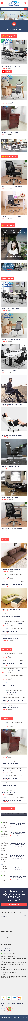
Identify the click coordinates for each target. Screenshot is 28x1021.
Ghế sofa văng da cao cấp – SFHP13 (10, 638)
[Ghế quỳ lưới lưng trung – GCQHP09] (14, 51)
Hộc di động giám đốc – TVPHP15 (10, 132)
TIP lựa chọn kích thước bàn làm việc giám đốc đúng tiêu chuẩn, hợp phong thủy (18, 844)
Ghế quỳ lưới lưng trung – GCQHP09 (12, 66)
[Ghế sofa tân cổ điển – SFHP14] (14, 629)
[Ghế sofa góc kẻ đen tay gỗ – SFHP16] (14, 614)
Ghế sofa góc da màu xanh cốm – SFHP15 (12, 623)
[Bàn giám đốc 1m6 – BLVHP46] (14, 683)
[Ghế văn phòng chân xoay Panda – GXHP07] (14, 389)
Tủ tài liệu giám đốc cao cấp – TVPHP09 (11, 800)
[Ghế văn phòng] (14, 145)
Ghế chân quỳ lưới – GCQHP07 (9, 370)
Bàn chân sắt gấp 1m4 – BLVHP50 (10, 656)
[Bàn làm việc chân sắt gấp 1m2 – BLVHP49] (14, 661)
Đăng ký (13, 904)
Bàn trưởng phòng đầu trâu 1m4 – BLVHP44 (12, 700)
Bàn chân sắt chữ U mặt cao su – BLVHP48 (12, 670)
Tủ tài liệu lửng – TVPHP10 (8, 792)
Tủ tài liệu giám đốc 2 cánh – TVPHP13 (11, 770)
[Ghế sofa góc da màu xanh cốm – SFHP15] (14, 621)
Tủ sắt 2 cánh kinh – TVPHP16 (9, 725)
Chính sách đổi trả (5, 938)
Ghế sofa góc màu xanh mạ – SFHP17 (11, 609)
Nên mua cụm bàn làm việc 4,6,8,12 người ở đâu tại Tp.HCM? (18, 866)
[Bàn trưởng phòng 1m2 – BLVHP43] (14, 705)
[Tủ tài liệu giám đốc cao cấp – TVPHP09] (14, 798)
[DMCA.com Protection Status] (8, 956)
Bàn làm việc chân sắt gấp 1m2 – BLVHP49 (12, 663)
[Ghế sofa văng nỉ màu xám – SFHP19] (14, 574)
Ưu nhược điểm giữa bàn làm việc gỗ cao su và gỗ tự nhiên (18, 877)
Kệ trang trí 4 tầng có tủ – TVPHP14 (10, 763)
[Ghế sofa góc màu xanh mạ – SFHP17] (14, 598)
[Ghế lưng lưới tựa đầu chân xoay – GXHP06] (14, 421)
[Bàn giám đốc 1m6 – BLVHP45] (14, 690)
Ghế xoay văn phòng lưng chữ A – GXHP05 (12, 186)
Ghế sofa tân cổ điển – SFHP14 (9, 631)
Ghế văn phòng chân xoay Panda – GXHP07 (12, 404)
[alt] (14, 267)
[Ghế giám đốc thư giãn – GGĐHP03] (14, 483)
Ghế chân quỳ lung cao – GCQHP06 (10, 466)
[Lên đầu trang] (25, 1016)
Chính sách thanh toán (6, 942)
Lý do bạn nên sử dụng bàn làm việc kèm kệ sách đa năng (17, 856)
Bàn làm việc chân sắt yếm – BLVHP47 (11, 678)
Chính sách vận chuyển (6, 940)
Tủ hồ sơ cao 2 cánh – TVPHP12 (9, 778)
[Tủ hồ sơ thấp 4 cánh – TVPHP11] (14, 783)
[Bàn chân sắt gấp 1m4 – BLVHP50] (14, 654)
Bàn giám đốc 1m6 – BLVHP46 (9, 685)
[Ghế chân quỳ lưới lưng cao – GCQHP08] (14, 87)
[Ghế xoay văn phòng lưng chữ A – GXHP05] (14, 172)
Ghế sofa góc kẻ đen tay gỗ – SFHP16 (11, 616)
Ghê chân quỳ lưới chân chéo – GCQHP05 (11, 216)
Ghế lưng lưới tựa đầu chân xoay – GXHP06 (12, 435)
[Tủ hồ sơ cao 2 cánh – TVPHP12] (14, 776)
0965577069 (5, 947)
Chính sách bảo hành (6, 934)
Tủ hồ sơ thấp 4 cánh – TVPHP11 (10, 785)
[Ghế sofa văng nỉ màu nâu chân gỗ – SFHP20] (14, 555)
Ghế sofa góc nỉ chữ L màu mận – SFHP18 (12, 584)
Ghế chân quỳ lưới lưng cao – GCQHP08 (11, 102)
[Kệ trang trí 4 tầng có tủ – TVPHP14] (14, 761)
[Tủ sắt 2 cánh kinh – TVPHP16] (14, 722)
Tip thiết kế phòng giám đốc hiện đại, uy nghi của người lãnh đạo (18, 833)
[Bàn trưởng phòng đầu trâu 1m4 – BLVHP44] (14, 698)
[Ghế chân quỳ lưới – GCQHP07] (14, 356)
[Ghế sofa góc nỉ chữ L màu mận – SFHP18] (14, 582)
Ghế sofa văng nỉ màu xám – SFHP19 (10, 577)
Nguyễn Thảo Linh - (14, 256)
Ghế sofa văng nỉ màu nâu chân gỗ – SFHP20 (12, 569)
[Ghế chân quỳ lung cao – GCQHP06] (14, 452)
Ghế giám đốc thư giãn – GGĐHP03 (10, 497)
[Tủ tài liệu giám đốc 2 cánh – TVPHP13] (14, 768)
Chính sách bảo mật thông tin (8, 936)
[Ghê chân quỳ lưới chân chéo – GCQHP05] (14, 203)
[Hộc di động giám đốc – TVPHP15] (14, 118)
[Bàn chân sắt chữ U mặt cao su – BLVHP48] (14, 668)
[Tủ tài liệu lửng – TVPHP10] (14, 790)
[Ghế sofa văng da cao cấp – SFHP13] (14, 636)
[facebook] (2, 1009)
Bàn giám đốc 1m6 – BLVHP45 (9, 692)
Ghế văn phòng (14, 149)
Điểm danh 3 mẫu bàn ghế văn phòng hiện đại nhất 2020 (17, 824)
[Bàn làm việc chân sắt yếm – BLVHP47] (14, 676)
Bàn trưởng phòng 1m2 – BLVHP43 (10, 707)
